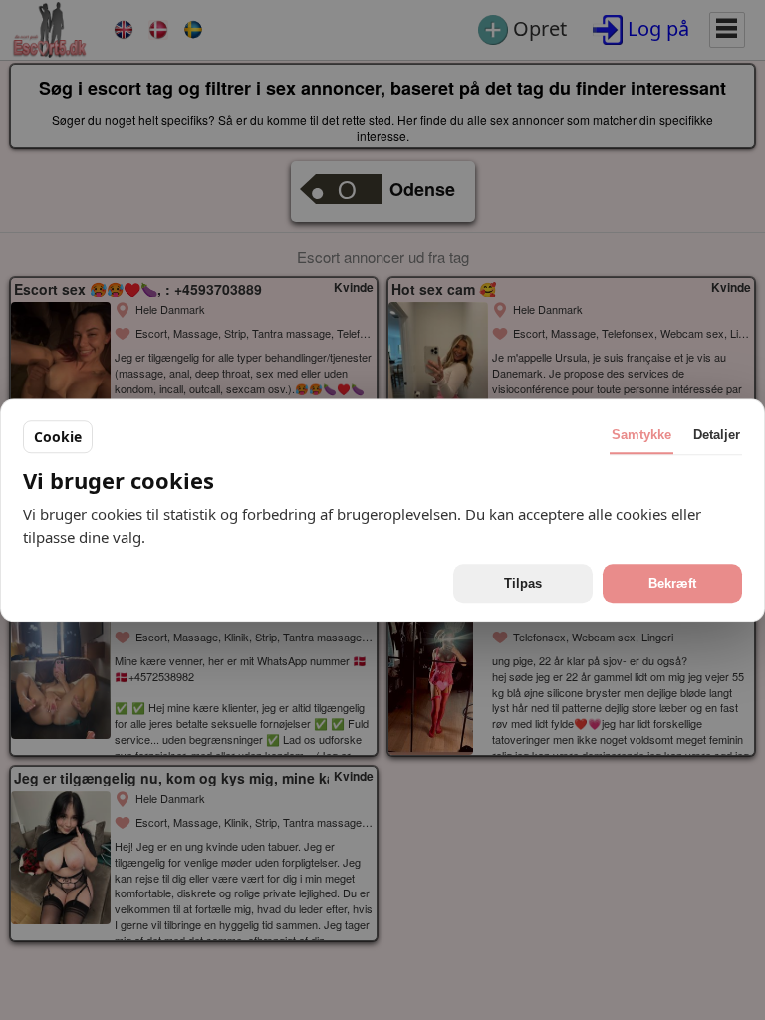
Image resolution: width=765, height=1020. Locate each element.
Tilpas (523, 583)
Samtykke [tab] (641, 434)
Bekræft (672, 583)
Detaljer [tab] (716, 434)
